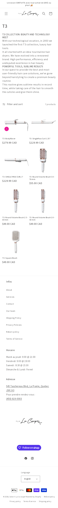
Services (10, 296)
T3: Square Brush (9, 258)
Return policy (12, 331)
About (9, 289)
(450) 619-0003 (14, 398)
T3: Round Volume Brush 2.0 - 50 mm (42, 218)
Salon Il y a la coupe (17, 496)
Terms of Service (14, 338)
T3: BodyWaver (8, 138)
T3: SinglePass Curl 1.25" (40, 138)
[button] (6, 13)
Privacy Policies (14, 324)
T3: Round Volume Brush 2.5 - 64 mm (15, 218)
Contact (10, 303)
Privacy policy (15, 501)
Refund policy (49, 497)
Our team (10, 311)
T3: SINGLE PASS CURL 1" (12, 177)
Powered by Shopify (33, 496)
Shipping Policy (13, 317)
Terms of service (30, 501)
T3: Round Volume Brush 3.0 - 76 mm (42, 178)
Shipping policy (45, 501)
